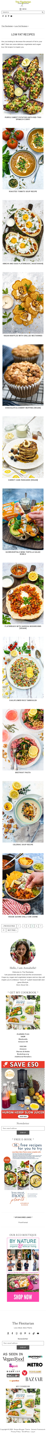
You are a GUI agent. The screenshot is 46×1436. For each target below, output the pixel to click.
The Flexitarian (7, 26)
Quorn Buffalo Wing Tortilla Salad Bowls (23, 553)
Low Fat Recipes (20, 26)
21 (4, 930)
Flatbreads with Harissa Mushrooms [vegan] (23, 627)
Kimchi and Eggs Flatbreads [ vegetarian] (23, 264)
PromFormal (23, 1222)
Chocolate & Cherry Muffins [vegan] (23, 408)
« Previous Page (9, 926)
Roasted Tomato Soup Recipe (23, 191)
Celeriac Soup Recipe (23, 845)
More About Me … (23, 985)
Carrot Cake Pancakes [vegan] (23, 480)
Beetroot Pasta (23, 773)
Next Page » (12, 930)
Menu (24, 9)
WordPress (26, 1432)
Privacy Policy (16, 1432)
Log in (33, 1432)
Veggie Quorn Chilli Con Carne (23, 917)
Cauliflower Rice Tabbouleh (23, 700)
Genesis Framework (38, 1429)
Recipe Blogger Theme (22, 1429)
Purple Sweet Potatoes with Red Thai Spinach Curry (23, 118)
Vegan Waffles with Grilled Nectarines (23, 336)
